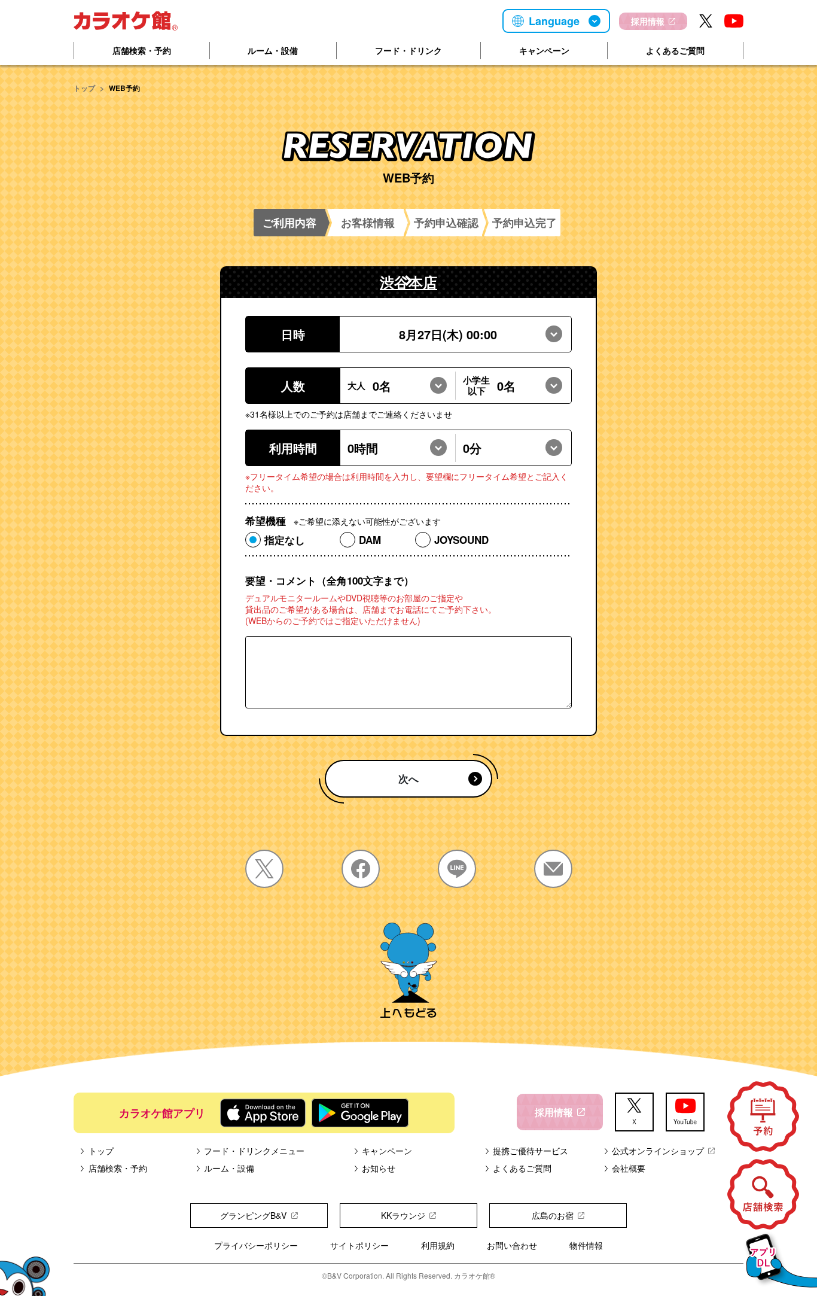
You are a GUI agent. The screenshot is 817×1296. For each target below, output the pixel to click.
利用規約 (438, 1245)
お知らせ (378, 1168)
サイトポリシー (359, 1245)
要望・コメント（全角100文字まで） (329, 581)
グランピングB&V (253, 1215)
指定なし (284, 540)
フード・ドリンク (408, 50)
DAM (370, 540)
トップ (84, 88)
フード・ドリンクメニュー (254, 1151)
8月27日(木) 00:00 (448, 334)
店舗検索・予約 (141, 50)
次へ (408, 778)
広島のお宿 (553, 1215)
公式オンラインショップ (658, 1151)
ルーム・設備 (273, 50)
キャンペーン (544, 50)
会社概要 (628, 1168)
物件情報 (586, 1245)
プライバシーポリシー (256, 1245)
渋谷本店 (408, 282)
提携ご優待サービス (530, 1151)
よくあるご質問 (675, 50)
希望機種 (343, 521)
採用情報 (647, 21)
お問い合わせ (512, 1245)
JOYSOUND (461, 540)
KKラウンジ (403, 1215)
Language (554, 21)
